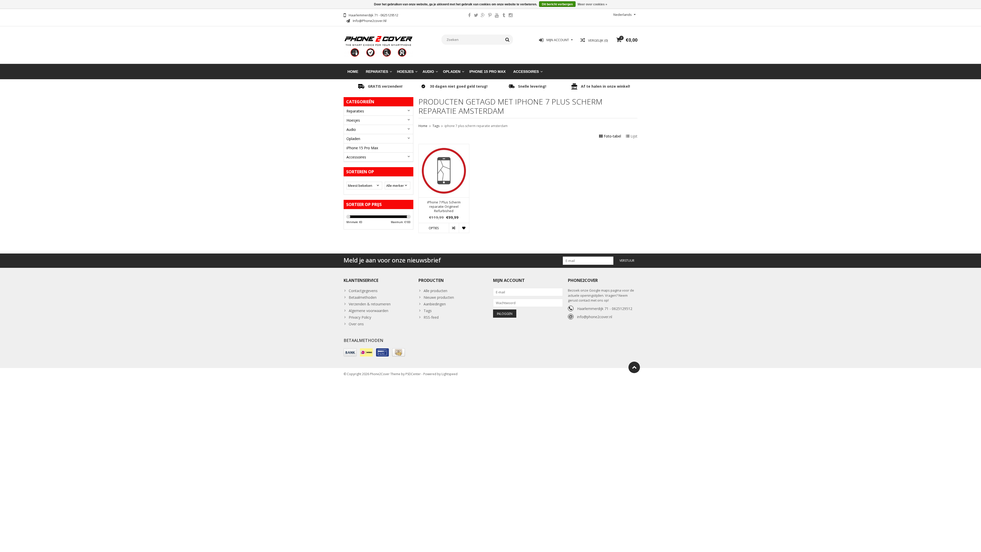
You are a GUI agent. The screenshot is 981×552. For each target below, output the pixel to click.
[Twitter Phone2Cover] (476, 16)
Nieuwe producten (439, 297)
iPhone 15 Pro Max (487, 72)
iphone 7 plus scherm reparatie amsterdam (476, 126)
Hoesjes (405, 72)
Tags (436, 126)
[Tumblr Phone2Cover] (504, 16)
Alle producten (435, 290)
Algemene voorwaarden (368, 310)
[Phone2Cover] (378, 45)
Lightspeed (449, 374)
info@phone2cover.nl (594, 316)
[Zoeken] (507, 39)
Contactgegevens (363, 290)
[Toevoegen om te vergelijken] (454, 228)
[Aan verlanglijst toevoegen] (464, 228)
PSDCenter (413, 374)
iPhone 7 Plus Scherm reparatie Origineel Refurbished (444, 206)
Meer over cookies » (592, 4)
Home (352, 72)
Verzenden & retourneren (370, 304)
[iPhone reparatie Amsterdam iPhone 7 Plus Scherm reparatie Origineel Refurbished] (444, 146)
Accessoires (526, 72)
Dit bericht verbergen (557, 4)
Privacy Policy (360, 317)
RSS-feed (431, 317)
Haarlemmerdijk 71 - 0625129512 (604, 308)
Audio (428, 72)
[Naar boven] (634, 367)
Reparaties (377, 72)
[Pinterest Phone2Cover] (490, 16)
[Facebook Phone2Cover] (469, 16)
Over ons (356, 323)
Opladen (451, 72)
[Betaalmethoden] (350, 352)
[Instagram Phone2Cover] (510, 16)
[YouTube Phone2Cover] (497, 16)
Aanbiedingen (435, 304)
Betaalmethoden (363, 297)
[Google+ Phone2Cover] (483, 16)
